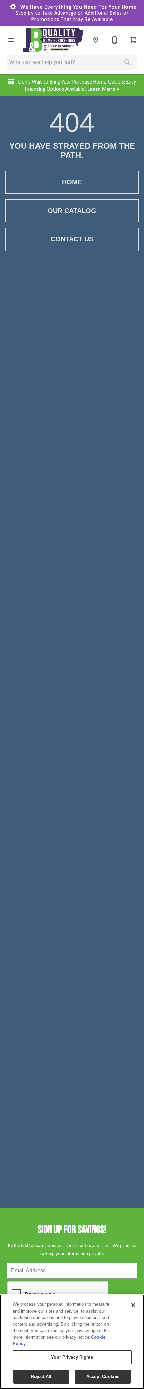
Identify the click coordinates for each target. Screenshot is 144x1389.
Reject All (41, 1376)
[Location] (96, 40)
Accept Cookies (102, 1376)
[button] (11, 40)
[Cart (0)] (133, 40)
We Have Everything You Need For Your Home (76, 13)
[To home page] (53, 40)
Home (72, 182)
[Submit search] (127, 62)
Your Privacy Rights (72, 1357)
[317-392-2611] (114, 40)
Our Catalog (72, 210)
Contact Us (72, 239)
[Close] (133, 1305)
